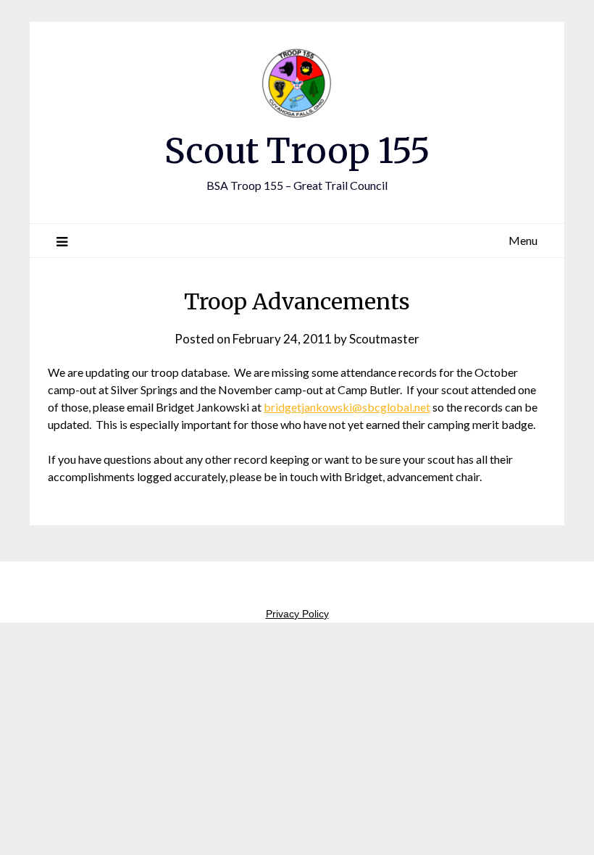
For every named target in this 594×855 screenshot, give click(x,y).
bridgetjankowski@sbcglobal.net (347, 407)
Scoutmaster (384, 338)
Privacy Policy (297, 614)
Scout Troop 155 (297, 150)
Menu (523, 240)
